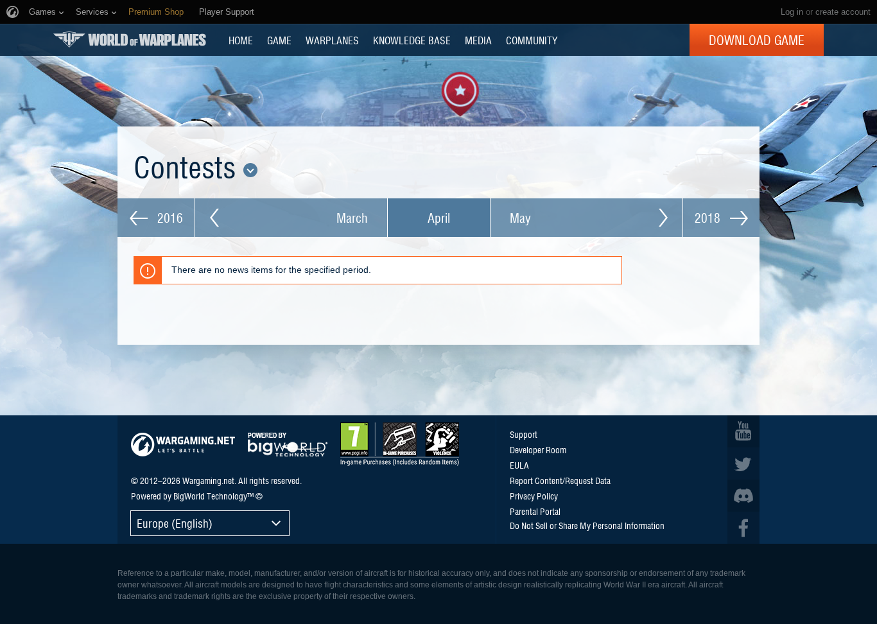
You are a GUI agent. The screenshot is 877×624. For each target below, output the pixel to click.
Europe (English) (175, 523)
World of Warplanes (129, 39)
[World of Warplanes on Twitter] (743, 463)
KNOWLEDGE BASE (412, 40)
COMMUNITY (531, 40)
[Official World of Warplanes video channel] (743, 431)
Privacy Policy (534, 495)
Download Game (756, 40)
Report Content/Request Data (560, 480)
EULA (519, 464)
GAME (279, 40)
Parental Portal (535, 511)
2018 (709, 218)
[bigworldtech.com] (287, 444)
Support (523, 434)
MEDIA (478, 40)
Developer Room (538, 449)
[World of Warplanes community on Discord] (743, 496)
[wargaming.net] (183, 444)
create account (843, 12)
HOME (241, 40)
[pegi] (399, 444)
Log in (792, 12)
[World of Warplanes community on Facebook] (743, 528)
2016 (168, 218)
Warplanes (332, 40)
